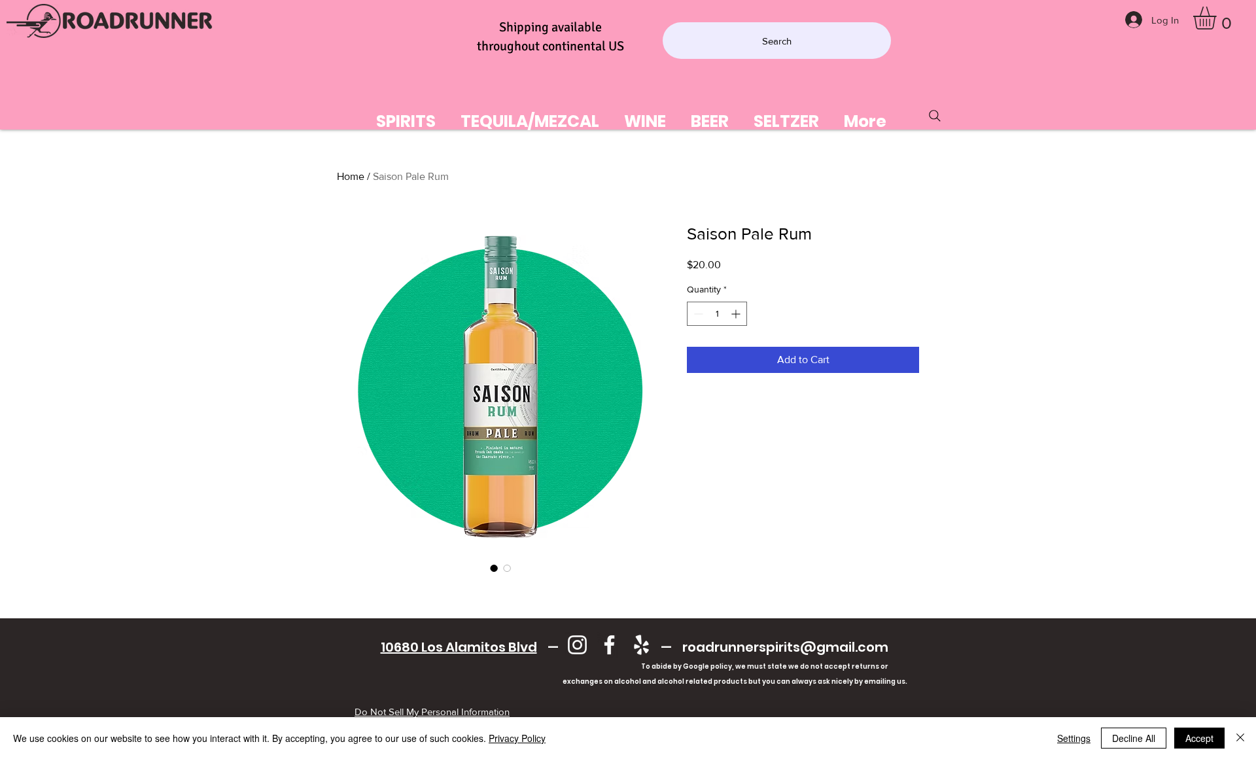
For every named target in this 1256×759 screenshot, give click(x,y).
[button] (1218, 18)
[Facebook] (609, 645)
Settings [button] (1073, 738)
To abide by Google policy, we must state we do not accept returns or (764, 666)
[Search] (935, 116)
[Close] (1240, 738)
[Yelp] (641, 645)
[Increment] (737, 313)
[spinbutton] (717, 313)
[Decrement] (697, 313)
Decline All (1133, 738)
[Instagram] (577, 645)
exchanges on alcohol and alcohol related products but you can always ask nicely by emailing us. (634, 681)
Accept (1199, 738)
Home (350, 176)
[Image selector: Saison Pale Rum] (493, 567)
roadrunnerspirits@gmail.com (785, 647)
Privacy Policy (517, 738)
